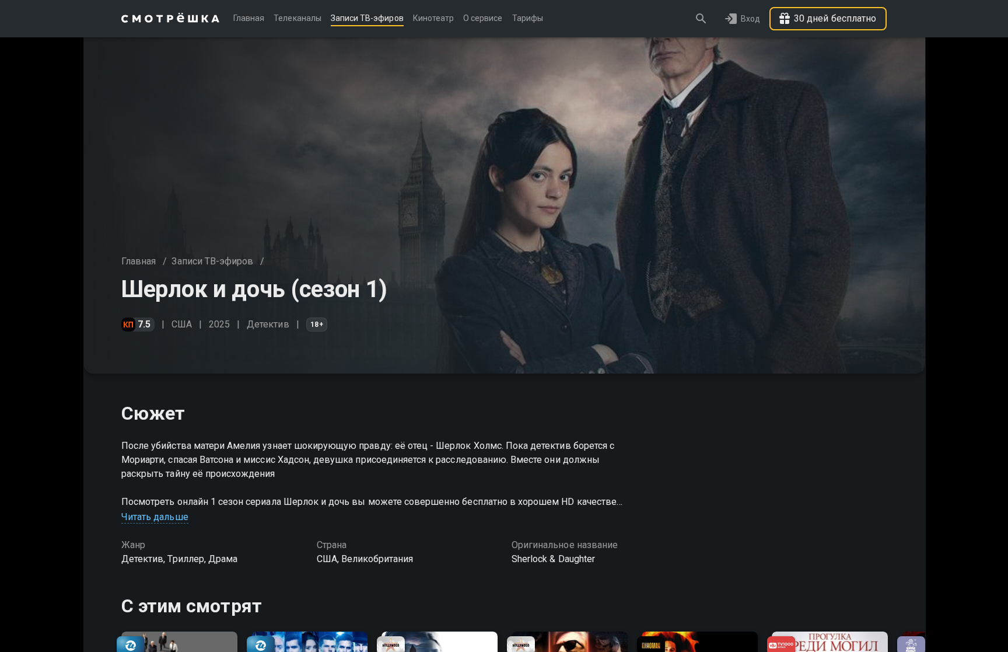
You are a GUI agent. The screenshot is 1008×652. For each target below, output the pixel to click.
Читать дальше (154, 516)
